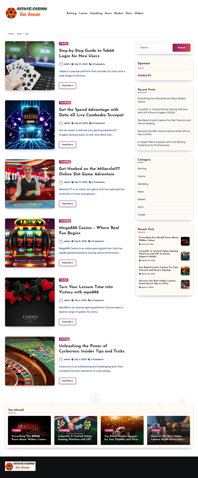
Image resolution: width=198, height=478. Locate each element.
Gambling (96, 13)
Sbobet (118, 13)
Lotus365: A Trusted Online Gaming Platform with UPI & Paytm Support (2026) (158, 254)
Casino (83, 13)
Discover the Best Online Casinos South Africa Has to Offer (168, 439)
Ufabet (139, 13)
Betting (72, 13)
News (108, 13)
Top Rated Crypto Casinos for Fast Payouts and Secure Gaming (122, 439)
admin (67, 64)
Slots (129, 13)
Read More (67, 85)
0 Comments (98, 64)
